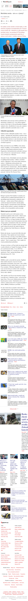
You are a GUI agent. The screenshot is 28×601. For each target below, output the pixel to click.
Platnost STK (17, 564)
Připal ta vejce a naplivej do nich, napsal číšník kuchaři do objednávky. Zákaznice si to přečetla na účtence (17, 373)
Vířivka (16, 578)
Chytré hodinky (19, 584)
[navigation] (2, 2)
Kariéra (18, 591)
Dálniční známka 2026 (19, 556)
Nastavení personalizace (18, 594)
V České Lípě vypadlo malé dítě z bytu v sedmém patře (17, 384)
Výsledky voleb (4, 531)
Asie (18, 307)
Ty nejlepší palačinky (19, 541)
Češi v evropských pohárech (13, 571)
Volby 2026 (3, 527)
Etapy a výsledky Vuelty (19, 529)
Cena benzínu (18, 569)
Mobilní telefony (18, 580)
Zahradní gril (11, 578)
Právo (2, 16)
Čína (11, 307)
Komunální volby (4, 536)
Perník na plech (18, 550)
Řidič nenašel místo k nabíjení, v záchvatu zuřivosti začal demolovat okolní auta (16, 360)
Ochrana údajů (21, 593)
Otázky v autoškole (19, 562)
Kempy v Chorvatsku (5, 555)
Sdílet (8, 21)
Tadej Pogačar (18, 532)
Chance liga (3, 541)
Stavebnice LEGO (6, 582)
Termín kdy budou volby (6, 532)
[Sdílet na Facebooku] (24, 303)
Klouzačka (10, 576)
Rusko (14, 307)
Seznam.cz (20, 1)
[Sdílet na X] (26, 303)
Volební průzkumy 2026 (6, 529)
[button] (14, 46)
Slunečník (5, 576)
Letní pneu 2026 (18, 555)
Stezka (21, 307)
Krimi (9, 387)
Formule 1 (3, 548)
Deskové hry (7, 584)
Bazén (10, 574)
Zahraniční (10, 330)
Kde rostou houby (10, 569)
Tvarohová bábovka (19, 546)
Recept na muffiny (18, 543)
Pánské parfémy (13, 586)
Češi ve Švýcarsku (5, 560)
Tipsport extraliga (4, 544)
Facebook (6, 591)
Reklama (14, 591)
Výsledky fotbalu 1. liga (5, 543)
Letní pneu (22, 582)
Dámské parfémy (14, 582)
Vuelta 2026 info (18, 527)
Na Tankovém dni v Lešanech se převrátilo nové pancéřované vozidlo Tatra (16, 315)
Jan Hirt (16, 531)
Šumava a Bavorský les (6, 558)
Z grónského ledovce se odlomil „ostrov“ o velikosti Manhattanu (23, 464)
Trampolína (22, 574)
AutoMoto (9, 363)
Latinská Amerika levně (6, 562)
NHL (2, 550)
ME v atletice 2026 (5, 546)
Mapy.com (13, 567)
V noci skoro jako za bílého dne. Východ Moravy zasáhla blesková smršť (17, 339)
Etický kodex (14, 593)
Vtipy (9, 351)
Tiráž (22, 591)
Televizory (13, 584)
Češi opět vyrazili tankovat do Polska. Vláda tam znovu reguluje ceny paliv (14, 465)
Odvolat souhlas (8, 594)
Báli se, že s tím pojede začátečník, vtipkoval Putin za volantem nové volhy (17, 326)
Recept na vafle (18, 548)
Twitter (10, 591)
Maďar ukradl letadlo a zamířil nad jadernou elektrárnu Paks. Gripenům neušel (16, 397)
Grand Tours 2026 (18, 536)
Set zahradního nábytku (19, 576)
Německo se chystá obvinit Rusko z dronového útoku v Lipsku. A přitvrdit (3, 465)
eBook (3, 21)
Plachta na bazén (15, 574)
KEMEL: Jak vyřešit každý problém (16, 350)
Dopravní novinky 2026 (19, 558)
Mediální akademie (7, 593)
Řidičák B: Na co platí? (19, 560)
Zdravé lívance (18, 544)
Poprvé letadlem (4, 556)
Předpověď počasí (20, 567)
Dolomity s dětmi (4, 564)
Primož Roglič (17, 534)
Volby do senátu (4, 534)
